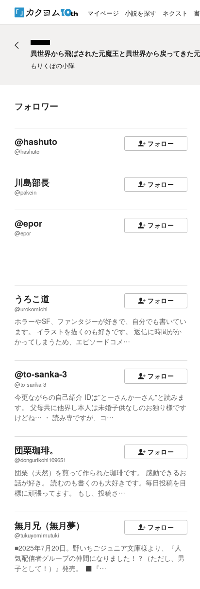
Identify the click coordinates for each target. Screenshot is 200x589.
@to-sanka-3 (41, 374)
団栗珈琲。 (36, 450)
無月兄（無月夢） (49, 525)
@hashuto (36, 141)
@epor (28, 223)
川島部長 (32, 182)
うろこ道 (32, 298)
